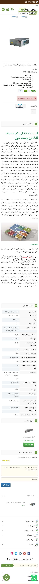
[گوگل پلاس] (24, 553)
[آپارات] (12, 553)
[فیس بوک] (29, 553)
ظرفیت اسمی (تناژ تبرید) (28, 414)
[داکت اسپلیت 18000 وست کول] (32, 504)
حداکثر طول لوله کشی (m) (29, 384)
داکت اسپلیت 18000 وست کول (15, 502)
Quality (27, 457)
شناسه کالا (32, 316)
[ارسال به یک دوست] (33, 68)
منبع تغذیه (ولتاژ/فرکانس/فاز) (30, 409)
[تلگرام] (16, 553)
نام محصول (32, 312)
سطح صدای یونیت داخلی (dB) (28, 367)
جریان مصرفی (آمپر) (30, 349)
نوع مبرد (33, 389)
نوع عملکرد (32, 338)
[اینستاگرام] (20, 553)
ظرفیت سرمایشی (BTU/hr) (31, 344)
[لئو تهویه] (28, 11)
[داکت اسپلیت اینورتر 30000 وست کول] (15, 20)
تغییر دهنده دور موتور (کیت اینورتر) (29, 402)
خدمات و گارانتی (31, 327)
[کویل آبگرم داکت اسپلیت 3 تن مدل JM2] (29, 430)
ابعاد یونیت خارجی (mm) (28, 357)
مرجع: (35, 72)
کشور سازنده (32, 323)
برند (35, 320)
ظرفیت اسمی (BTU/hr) (29, 334)
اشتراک (7, 565)
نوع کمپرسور (32, 393)
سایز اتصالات (32, 372)
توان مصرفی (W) (31, 353)
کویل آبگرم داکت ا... (29, 437)
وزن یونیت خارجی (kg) (29, 361)
